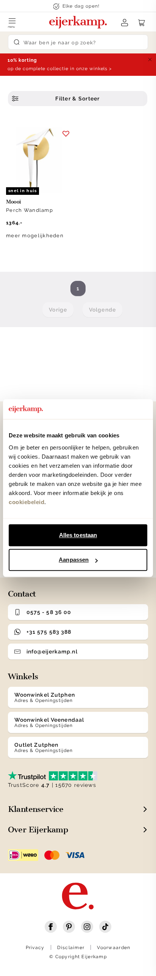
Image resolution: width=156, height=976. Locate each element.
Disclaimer (71, 947)
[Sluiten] (150, 59)
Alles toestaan (78, 535)
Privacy (35, 947)
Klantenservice (36, 809)
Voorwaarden (113, 947)
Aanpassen (74, 559)
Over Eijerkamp (38, 829)
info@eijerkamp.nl (52, 652)
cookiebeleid (26, 502)
